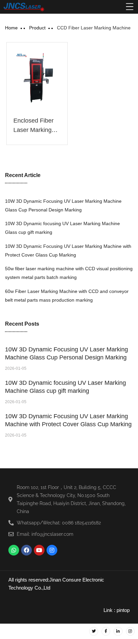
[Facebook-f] (105, 631)
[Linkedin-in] (118, 631)
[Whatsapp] (13, 550)
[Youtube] (39, 550)
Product (37, 27)
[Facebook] (26, 550)
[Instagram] (52, 550)
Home (11, 27)
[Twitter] (93, 631)
